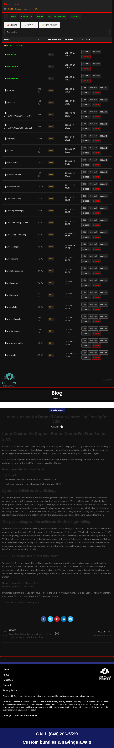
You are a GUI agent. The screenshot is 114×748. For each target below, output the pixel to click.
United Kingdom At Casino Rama (17, 586)
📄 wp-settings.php (13, 319)
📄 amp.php (9, 90)
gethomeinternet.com (57, 16)
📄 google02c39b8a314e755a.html (18, 114)
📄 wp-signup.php (12, 331)
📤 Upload (12, 25)
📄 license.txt (10, 150)
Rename (86, 52)
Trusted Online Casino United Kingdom (20, 602)
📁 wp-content (11, 66)
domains (40, 16)
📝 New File (29, 25)
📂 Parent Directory (13, 45)
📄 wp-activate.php (12, 198)
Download (93, 88)
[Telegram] (70, 619)
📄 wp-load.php (11, 283)
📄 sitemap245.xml (12, 174)
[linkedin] (63, 619)
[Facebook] (43, 619)
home (13, 16)
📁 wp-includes (11, 78)
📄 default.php (10, 102)
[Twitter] (50, 619)
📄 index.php (10, 138)
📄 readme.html (11, 162)
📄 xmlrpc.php (10, 355)
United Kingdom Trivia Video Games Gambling (24, 469)
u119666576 (26, 16)
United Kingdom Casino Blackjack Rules (20, 583)
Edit (84, 88)
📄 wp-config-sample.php (15, 234)
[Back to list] (57, 634)
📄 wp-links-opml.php (13, 271)
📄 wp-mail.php (11, 307)
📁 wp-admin (10, 54)
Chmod (96, 52)
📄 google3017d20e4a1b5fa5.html (18, 126)
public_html (75, 16)
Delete (86, 56)
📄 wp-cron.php (11, 259)
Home (55, 398)
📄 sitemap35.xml (12, 186)
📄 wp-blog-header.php (14, 210)
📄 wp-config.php (12, 247)
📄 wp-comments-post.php (16, 222)
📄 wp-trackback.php (13, 343)
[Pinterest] (57, 619)
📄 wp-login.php (11, 295)
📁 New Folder (49, 25)
